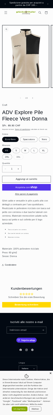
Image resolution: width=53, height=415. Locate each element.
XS (6, 150)
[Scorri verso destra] (33, 98)
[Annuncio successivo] (48, 4)
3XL (19, 158)
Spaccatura (29, 139)
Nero (44, 139)
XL (43, 150)
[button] (6, 13)
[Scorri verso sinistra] (20, 98)
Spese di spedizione (22, 129)
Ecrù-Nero (10, 139)
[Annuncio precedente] (5, 4)
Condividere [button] (10, 265)
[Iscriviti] (43, 330)
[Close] (50, 373)
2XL (7, 157)
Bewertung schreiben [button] (26, 305)
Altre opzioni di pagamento (26, 194)
